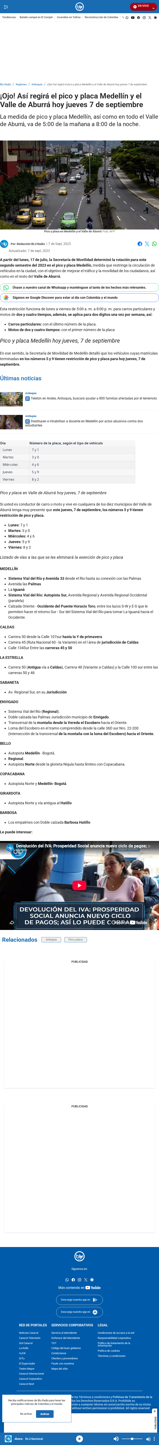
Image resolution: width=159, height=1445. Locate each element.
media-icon (79, 1439)
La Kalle (23, 1348)
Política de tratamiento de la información (114, 1344)
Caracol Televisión (29, 1338)
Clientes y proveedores (64, 1358)
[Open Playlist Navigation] (154, 1439)
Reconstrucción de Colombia (101, 17)
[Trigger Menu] (5, 7)
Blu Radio (5, 84)
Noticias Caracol (28, 1333)
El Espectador (27, 1363)
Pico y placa (76, 939)
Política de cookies (109, 1351)
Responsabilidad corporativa (114, 1338)
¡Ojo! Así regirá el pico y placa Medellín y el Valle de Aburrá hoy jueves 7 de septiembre (97, 84)
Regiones (21, 84)
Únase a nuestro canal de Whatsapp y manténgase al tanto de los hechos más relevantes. (79, 287)
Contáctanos (58, 1353)
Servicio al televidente (64, 1333)
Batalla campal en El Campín (36, 17)
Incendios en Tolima (69, 17)
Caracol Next (26, 1384)
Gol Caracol (26, 1343)
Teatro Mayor (26, 1369)
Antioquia (36, 84)
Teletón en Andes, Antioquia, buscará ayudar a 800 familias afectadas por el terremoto (94, 398)
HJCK (22, 1353)
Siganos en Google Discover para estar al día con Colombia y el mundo (65, 298)
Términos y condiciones (111, 1356)
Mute (116, 1438)
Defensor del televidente (65, 1338)
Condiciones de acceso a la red (116, 1333)
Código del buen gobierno (66, 1348)
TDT (54, 1343)
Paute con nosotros (62, 1363)
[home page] (79, 6)
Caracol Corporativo (30, 1379)
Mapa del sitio (59, 1369)
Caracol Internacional (31, 1374)
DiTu (21, 1358)
